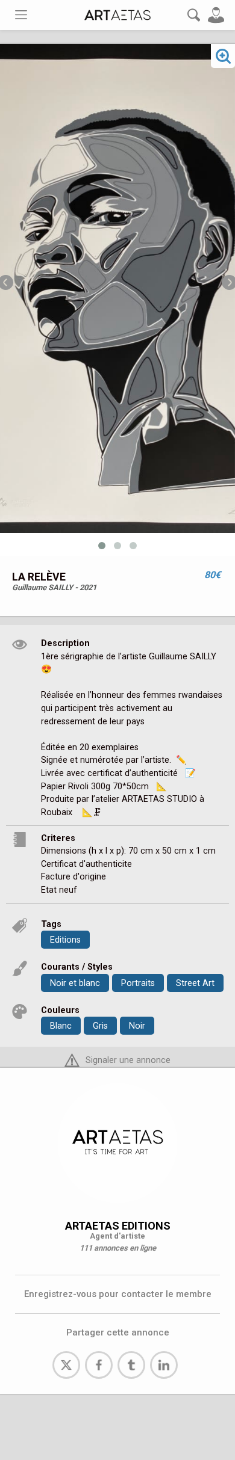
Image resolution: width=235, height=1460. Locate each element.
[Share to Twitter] (66, 1365)
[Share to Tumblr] (131, 1365)
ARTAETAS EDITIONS (118, 1225)
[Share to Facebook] (99, 1365)
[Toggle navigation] (21, 15)
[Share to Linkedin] (164, 1365)
